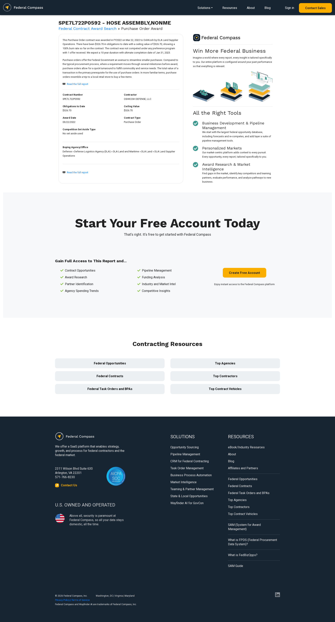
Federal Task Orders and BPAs (109, 389)
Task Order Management (187, 468)
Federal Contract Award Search (88, 28)
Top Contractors (225, 376)
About (251, 8)
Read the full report (77, 84)
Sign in (289, 8)
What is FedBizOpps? (242, 555)
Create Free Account (244, 273)
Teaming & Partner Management (192, 489)
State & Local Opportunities (189, 496)
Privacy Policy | (63, 600)
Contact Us (69, 485)
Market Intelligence (183, 482)
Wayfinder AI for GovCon (187, 503)
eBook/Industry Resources (246, 447)
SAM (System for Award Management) (244, 527)
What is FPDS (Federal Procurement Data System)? (252, 542)
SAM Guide (235, 566)
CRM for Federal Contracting (189, 461)
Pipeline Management (185, 454)
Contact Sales (315, 8)
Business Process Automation (191, 475)
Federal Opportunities (110, 363)
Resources (229, 8)
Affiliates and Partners (243, 468)
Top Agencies (225, 363)
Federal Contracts (110, 376)
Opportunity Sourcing (184, 447)
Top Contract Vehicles (225, 389)
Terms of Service (81, 600)
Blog (267, 8)
